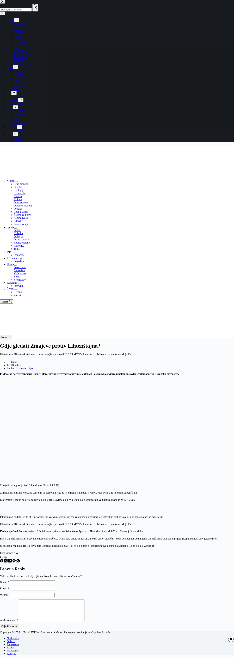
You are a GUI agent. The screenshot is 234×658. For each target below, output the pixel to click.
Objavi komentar (9, 626)
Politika (18, 208)
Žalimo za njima (22, 214)
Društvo (18, 187)
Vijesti (10, 180)
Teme (10, 264)
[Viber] (14, 561)
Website (4, 594)
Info (9, 251)
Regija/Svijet (21, 211)
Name (4, 582)
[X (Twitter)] (6, 561)
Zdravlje (18, 221)
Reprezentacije (22, 242)
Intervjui (18, 285)
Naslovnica (13, 638)
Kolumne (12, 282)
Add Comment (9, 620)
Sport (10, 227)
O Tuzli (11, 641)
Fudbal (17, 230)
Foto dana (19, 261)
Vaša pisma (20, 273)
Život (10, 288)
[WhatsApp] (18, 561)
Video (17, 276)
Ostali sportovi (21, 239)
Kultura (18, 199)
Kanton (18, 196)
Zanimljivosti (21, 217)
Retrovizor (19, 270)
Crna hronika (21, 183)
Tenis (17, 248)
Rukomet (19, 245)
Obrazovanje (21, 202)
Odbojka (18, 236)
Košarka (18, 233)
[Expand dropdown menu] (16, 181)
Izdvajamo (12, 258)
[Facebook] (2, 561)
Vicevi (17, 295)
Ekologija (19, 190)
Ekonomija (20, 193)
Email (4, 588)
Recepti (18, 292)
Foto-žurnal (20, 267)
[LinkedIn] (10, 561)
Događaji (19, 254)
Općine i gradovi (23, 205)
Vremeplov (20, 279)
